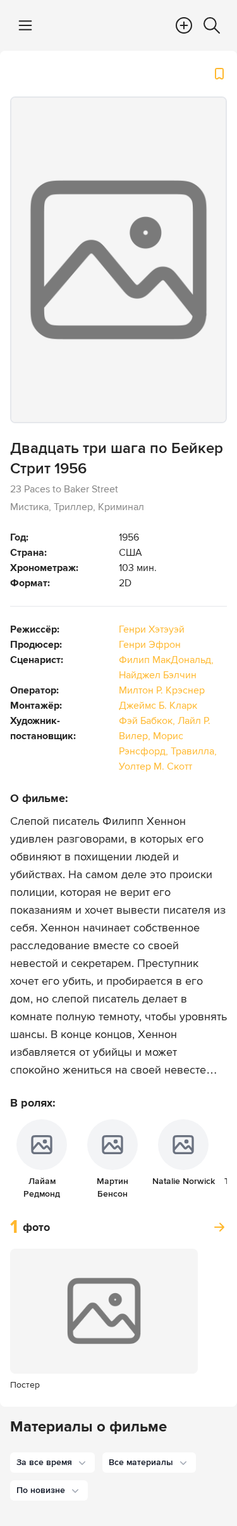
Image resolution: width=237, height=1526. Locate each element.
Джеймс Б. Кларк (158, 705)
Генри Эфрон (150, 644)
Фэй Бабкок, (148, 720)
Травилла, (194, 751)
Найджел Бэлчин (158, 675)
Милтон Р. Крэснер (162, 690)
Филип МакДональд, (166, 660)
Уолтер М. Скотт (155, 766)
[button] (52, 1462)
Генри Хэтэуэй (152, 629)
